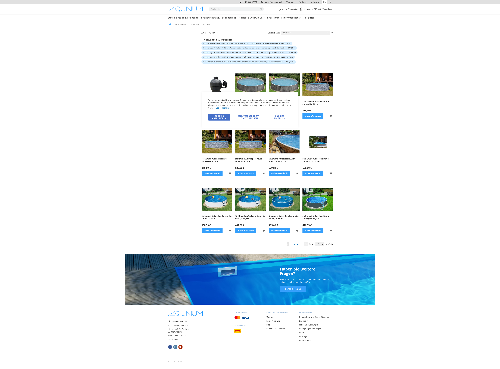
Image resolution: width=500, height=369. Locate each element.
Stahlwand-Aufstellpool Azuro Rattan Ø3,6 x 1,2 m (315, 160)
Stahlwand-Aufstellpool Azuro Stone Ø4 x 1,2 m (315, 102)
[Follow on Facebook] (170, 347)
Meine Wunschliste (290, 9)
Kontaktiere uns (293, 288)
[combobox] (236, 9)
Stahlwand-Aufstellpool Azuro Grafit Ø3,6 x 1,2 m (315, 217)
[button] (324, 2)
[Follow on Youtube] (180, 347)
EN (330, 2)
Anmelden (308, 9)
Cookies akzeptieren (219, 117)
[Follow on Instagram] (175, 347)
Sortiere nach (274, 32)
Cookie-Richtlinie (223, 108)
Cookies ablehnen (279, 117)
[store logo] (186, 9)
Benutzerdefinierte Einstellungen (249, 117)
